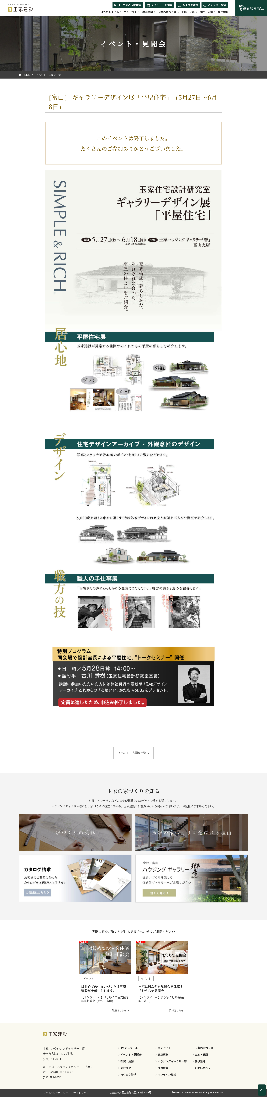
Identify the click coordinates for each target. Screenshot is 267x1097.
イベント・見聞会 (161, 5)
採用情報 (223, 12)
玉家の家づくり (167, 12)
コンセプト (130, 12)
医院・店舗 (206, 12)
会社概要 (125, 1068)
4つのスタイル (110, 12)
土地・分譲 (188, 12)
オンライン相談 (167, 1074)
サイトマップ (80, 1092)
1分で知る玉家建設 (130, 5)
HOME (26, 75)
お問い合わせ (203, 1068)
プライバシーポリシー (55, 1092)
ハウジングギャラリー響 (172, 1061)
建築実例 (147, 12)
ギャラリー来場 (217, 5)
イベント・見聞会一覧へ (133, 752)
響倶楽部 (200, 1061)
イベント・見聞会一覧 (48, 75)
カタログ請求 (190, 5)
